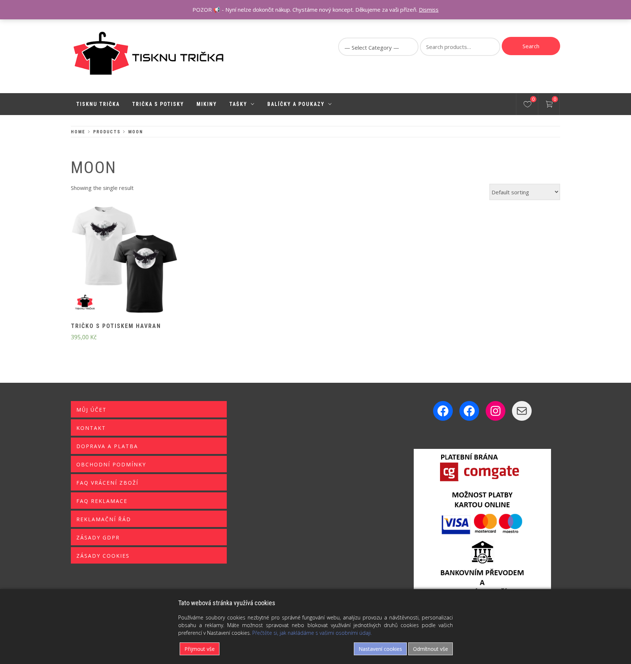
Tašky (238, 104)
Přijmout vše (199, 648)
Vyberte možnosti (112, 265)
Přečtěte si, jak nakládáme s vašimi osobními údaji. (312, 632)
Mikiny (206, 104)
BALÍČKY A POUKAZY (296, 104)
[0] (527, 105)
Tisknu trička (98, 104)
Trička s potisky (158, 104)
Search (531, 46)
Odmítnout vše (430, 648)
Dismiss (429, 9)
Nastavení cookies (380, 648)
